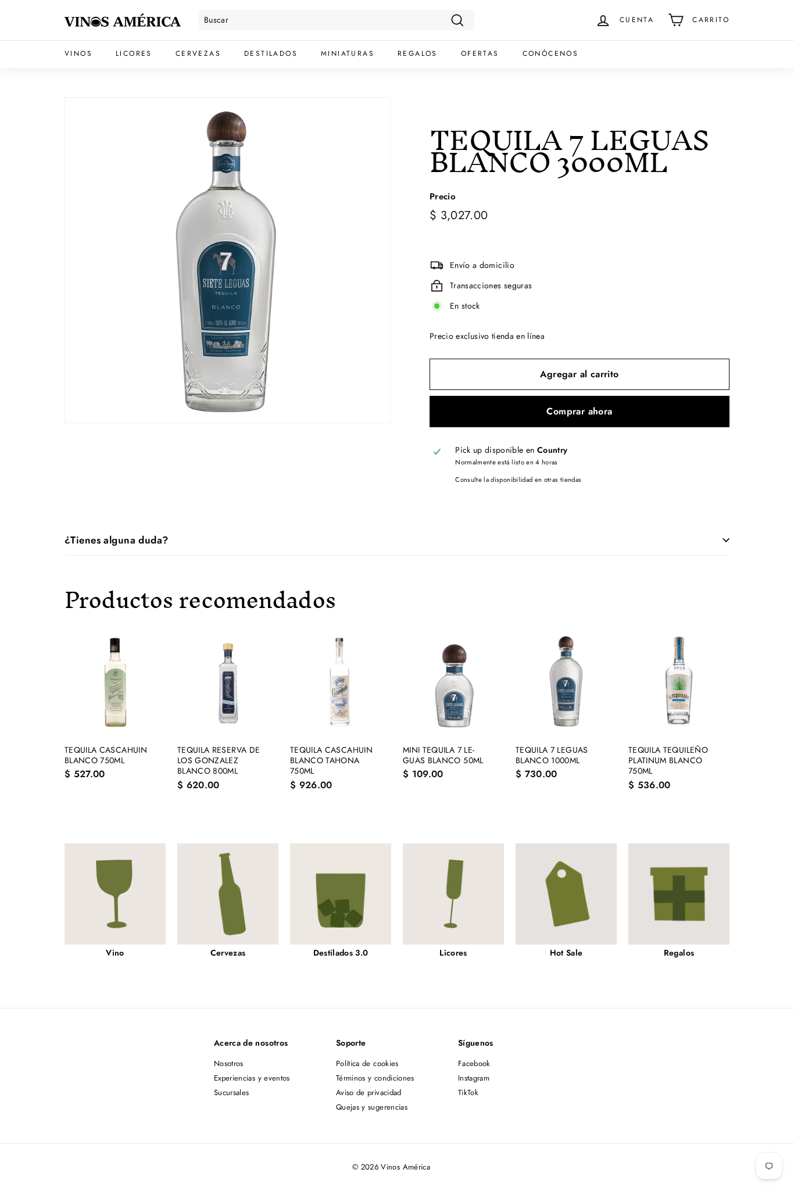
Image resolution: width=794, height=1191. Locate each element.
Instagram (473, 1077)
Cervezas (198, 53)
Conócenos (551, 53)
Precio (443, 197)
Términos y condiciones (375, 1077)
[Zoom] (227, 260)
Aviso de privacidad (369, 1092)
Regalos (418, 53)
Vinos (78, 53)
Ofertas (480, 53)
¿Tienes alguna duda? (117, 540)
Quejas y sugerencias (371, 1107)
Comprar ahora (579, 411)
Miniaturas (347, 53)
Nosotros (229, 1063)
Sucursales (231, 1092)
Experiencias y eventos (252, 1077)
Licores (134, 53)
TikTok (468, 1092)
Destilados (271, 53)
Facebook (474, 1063)
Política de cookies (367, 1063)
